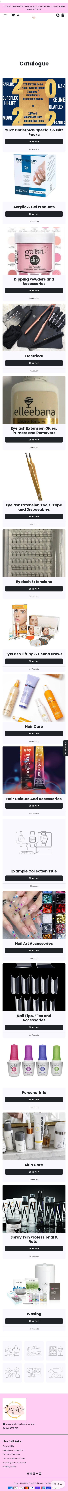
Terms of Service (11, 1454)
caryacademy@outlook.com (19, 1424)
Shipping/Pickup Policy (14, 1462)
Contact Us (8, 1446)
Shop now (34, 141)
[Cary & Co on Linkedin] (40, 1473)
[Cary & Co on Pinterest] (31, 1473)
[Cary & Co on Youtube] (37, 1473)
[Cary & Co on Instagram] (34, 1473)
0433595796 (10, 1428)
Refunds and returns (13, 1450)
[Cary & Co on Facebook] (28, 1473)
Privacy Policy (9, 1466)
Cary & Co (33, 1483)
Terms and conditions (14, 1458)
